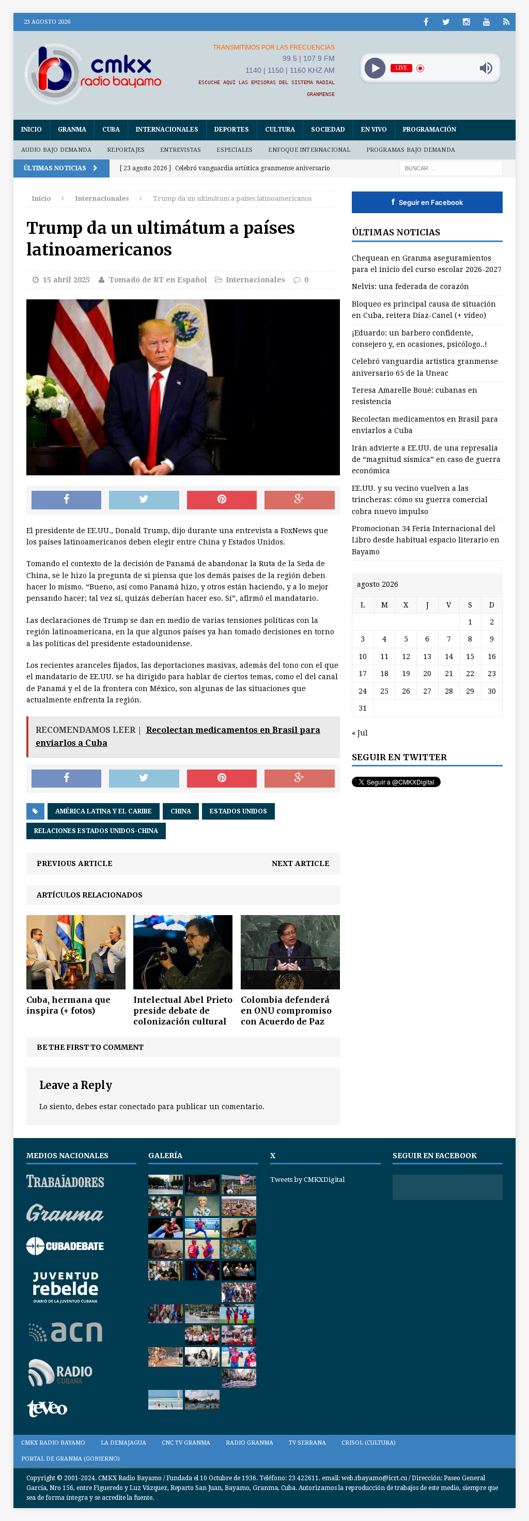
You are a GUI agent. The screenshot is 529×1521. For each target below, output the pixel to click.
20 (427, 673)
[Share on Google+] (299, 500)
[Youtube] (486, 22)
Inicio (31, 129)
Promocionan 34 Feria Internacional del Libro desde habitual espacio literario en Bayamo (426, 540)
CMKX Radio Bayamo (53, 1442)
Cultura (280, 129)
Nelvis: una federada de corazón (410, 286)
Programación (429, 129)
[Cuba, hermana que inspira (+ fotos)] (76, 984)
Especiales (234, 150)
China (180, 811)
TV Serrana (307, 1442)
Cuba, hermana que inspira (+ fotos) (68, 1005)
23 (492, 673)
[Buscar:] (451, 168)
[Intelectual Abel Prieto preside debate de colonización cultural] (182, 984)
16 (492, 656)
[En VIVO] (506, 22)
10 (363, 656)
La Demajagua (123, 1442)
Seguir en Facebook (427, 202)
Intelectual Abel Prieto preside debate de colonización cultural (182, 1011)
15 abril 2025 (66, 280)
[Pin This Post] (222, 500)
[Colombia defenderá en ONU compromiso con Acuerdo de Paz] (290, 984)
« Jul (360, 733)
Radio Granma (249, 1442)
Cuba (111, 129)
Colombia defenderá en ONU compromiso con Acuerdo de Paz (286, 1011)
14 (449, 656)
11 (384, 656)
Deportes (231, 129)
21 (449, 673)
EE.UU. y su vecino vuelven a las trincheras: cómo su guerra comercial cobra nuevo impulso (420, 500)
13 (427, 656)
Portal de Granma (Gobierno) (70, 1458)
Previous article (75, 863)
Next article (301, 863)
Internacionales (167, 129)
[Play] (375, 68)
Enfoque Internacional (309, 150)
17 (363, 673)
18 (384, 673)
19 (406, 673)
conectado (137, 1106)
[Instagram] (466, 22)
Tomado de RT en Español (158, 280)
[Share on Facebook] (67, 500)
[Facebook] (426, 22)
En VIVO (374, 129)
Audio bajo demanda (56, 150)
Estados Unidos (238, 811)
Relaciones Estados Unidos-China (96, 831)
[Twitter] (446, 22)
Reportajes (126, 150)
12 (406, 656)
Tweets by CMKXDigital (307, 1179)
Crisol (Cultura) (368, 1442)
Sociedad (328, 129)
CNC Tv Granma (186, 1442)
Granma (72, 129)
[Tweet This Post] (144, 500)
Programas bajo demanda (410, 150)
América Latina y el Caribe (103, 811)
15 (470, 656)
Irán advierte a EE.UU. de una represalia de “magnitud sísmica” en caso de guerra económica (426, 459)
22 (470, 673)
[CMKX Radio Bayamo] (93, 73)
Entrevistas (180, 150)
